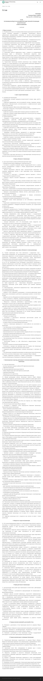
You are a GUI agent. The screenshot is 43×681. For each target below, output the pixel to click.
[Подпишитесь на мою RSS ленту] (40, 679)
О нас (6, 6)
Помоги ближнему (8, 678)
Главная (3, 6)
